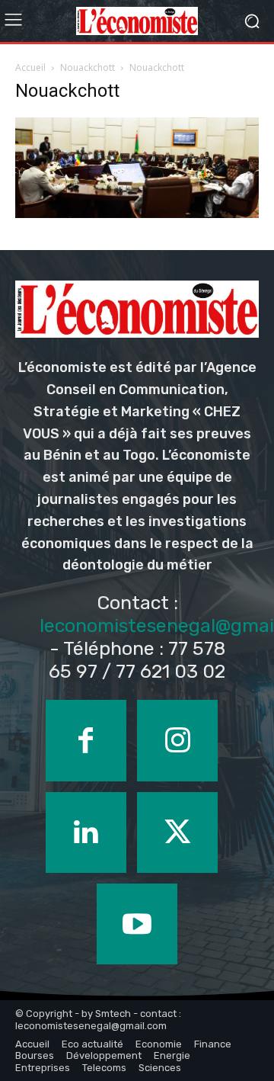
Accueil (30, 67)
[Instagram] (177, 740)
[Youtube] (137, 924)
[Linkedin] (86, 832)
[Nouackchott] (137, 213)
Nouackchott (87, 67)
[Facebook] (86, 740)
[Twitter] (177, 832)
